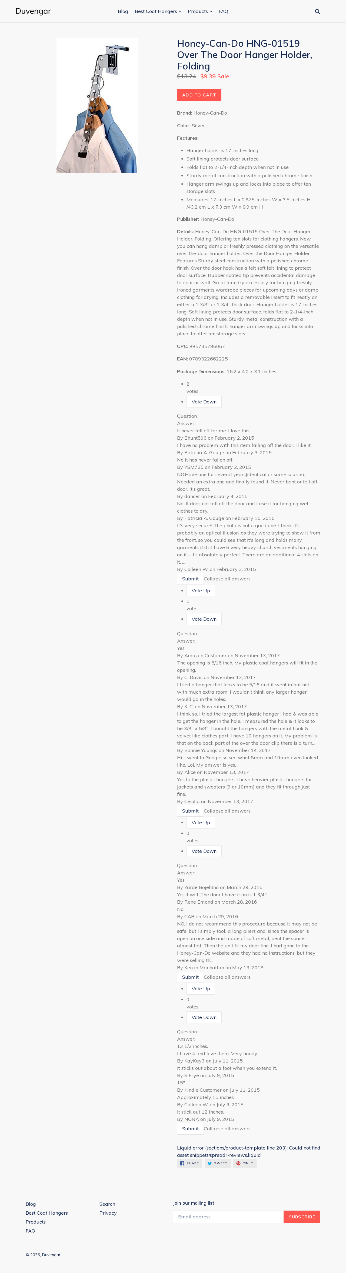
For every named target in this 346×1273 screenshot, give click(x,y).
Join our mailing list (193, 1203)
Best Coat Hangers (156, 11)
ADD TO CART (199, 95)
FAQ (223, 11)
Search (107, 1204)
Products (198, 11)
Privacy (108, 1213)
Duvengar (51, 1254)
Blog (123, 11)
